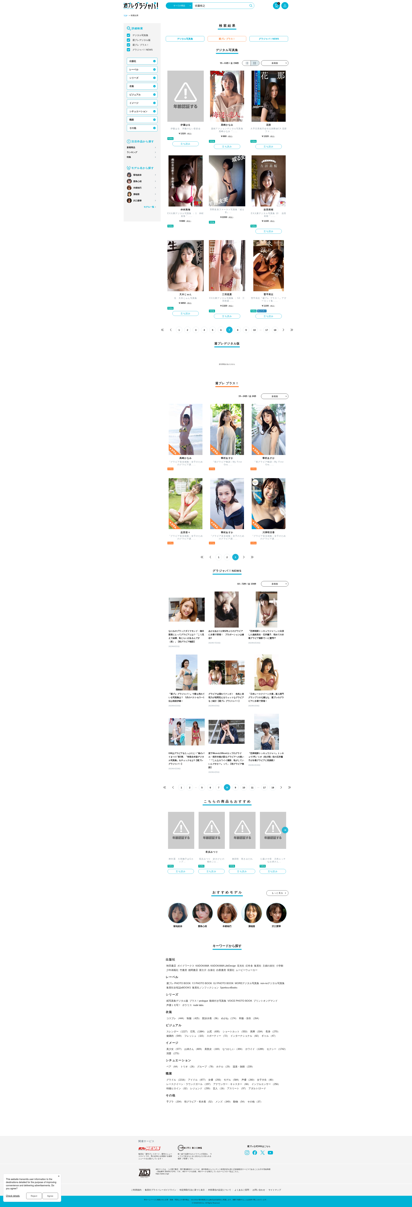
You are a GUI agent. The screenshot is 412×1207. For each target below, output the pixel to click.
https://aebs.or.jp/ (162, 1174)
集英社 (257, 965)
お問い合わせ (259, 1190)
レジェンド (201, 1088)
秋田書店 (171, 965)
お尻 (214, 1031)
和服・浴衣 (249, 1018)
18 (275, 330)
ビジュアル (135, 94)
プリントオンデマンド (265, 1000)
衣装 (131, 86)
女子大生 (266, 1079)
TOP (125, 16)
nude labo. (198, 1005)
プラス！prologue (198, 1000)
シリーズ (133, 78)
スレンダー (177, 1031)
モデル (232, 1079)
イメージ (133, 103)
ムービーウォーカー (247, 970)
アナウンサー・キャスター (231, 1084)
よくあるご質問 (241, 1190)
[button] (285, 830)
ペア (172, 1066)
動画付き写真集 (217, 1000)
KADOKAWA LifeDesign (223, 965)
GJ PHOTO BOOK (223, 983)
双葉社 (230, 970)
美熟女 (213, 1049)
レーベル (133, 69)
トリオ (188, 1066)
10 (254, 330)
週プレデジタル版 (141, 40)
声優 (249, 1079)
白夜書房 (221, 970)
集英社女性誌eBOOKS (178, 987)
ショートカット (236, 1031)
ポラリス (187, 1005)
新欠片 (202, 970)
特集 (129, 157)
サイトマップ (274, 1190)
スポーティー (218, 1035)
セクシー (277, 1049)
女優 (215, 1079)
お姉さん (193, 1049)
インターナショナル (245, 1035)
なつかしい (233, 1049)
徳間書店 (193, 970)
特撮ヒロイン (177, 1088)
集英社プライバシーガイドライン (160, 1190)
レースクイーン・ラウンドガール (189, 1084)
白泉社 (211, 970)
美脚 (257, 1031)
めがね (229, 1018)
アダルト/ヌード (257, 1088)
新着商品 (131, 147)
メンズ (223, 1101)
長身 (273, 1031)
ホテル (223, 1066)
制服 (194, 1018)
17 (266, 330)
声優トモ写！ (173, 1005)
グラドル (176, 1079)
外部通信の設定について (219, 1190)
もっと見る (277, 893)
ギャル (269, 1035)
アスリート (237, 1088)
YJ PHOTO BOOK (202, 983)
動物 (239, 1101)
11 (252, 787)
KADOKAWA (202, 965)
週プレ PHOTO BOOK (178, 983)
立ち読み (186, 143)
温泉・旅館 (243, 1066)
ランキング (132, 152)
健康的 (174, 1035)
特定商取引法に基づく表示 (192, 1190)
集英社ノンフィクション (205, 987)
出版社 (132, 61)
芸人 (219, 1088)
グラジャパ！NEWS (142, 49)
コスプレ (175, 1018)
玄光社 (240, 965)
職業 (131, 119)
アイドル (197, 1079)
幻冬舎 (249, 965)
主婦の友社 (269, 965)
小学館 (279, 965)
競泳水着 (211, 1018)
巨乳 (198, 1031)
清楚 (173, 1053)
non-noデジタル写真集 (272, 983)
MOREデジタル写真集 (247, 983)
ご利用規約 (136, 1190)
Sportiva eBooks (228, 987)
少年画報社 (172, 970)
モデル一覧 (149, 207)
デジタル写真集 (140, 35)
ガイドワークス (185, 965)
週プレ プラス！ (140, 45)
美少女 (174, 1049)
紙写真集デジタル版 (177, 1000)
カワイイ (255, 1049)
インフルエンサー (266, 1084)
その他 (132, 128)
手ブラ (174, 1101)
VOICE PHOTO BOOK (240, 1000)
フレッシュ (194, 1035)
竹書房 (183, 970)
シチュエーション (138, 111)
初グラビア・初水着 (199, 1101)
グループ (206, 1066)
